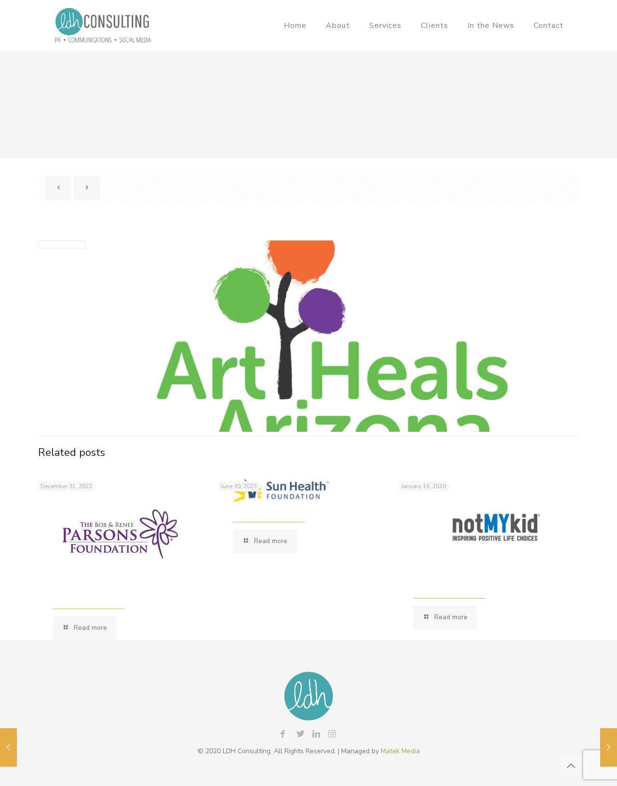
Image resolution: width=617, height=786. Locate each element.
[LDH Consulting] (103, 25)
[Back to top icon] (571, 766)
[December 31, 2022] (8, 747)
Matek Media (400, 751)
